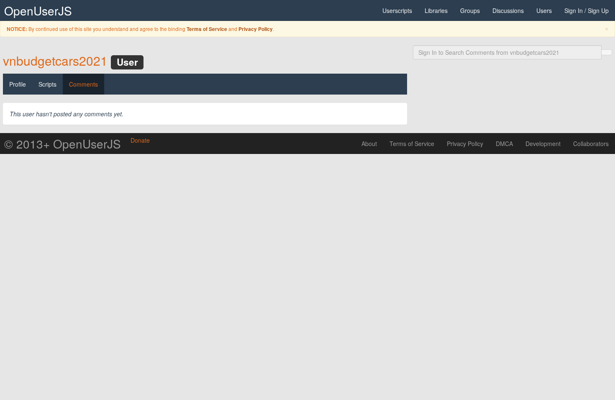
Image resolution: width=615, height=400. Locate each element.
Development (543, 143)
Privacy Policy (255, 29)
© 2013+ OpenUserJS (62, 143)
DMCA (504, 143)
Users (544, 10)
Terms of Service (207, 29)
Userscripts (397, 10)
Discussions (508, 10)
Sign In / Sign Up (586, 10)
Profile (17, 84)
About (369, 143)
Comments (83, 84)
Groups (470, 10)
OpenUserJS (38, 10)
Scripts (47, 84)
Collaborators (591, 143)
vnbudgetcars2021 (55, 60)
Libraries (436, 10)
